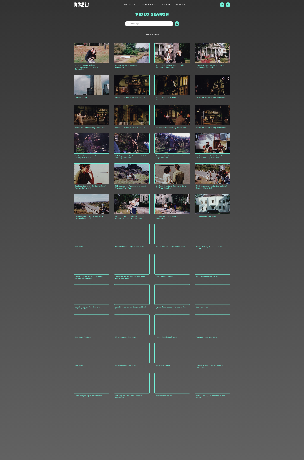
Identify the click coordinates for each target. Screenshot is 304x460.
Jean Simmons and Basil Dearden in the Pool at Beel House (130, 278)
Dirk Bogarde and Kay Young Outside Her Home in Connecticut (170, 66)
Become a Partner (148, 5)
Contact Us (180, 5)
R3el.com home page (82, 4)
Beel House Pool (202, 307)
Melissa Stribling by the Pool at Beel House (209, 247)
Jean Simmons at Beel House (207, 277)
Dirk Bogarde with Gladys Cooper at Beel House (209, 366)
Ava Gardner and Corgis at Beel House (129, 246)
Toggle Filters (177, 23)
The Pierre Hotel (81, 97)
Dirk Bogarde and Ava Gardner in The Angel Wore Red (170, 157)
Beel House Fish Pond (83, 337)
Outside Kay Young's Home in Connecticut (126, 66)
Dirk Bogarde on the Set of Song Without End (168, 98)
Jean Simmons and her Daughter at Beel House (130, 308)
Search (228, 4)
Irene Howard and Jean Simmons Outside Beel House (87, 308)
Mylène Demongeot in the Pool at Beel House (210, 396)
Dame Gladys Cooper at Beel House (88, 396)
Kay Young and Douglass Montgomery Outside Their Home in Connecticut (129, 217)
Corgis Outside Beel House (206, 216)
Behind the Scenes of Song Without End (130, 97)
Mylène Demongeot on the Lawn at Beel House (171, 308)
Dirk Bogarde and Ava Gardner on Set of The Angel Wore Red (90, 157)
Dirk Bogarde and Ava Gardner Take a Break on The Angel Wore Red (210, 157)
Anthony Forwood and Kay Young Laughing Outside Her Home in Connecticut (87, 67)
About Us (166, 5)
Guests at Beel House (164, 396)
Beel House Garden (163, 365)
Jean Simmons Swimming (165, 277)
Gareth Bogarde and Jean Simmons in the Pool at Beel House (89, 278)
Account (222, 4)
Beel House (79, 246)
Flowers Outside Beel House (125, 337)
